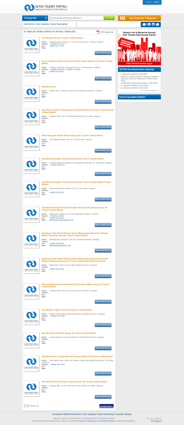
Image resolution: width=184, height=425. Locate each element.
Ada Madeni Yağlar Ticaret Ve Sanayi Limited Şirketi (67, 310)
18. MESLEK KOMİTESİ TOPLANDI (134, 88)
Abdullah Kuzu (49, 86)
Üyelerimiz (29, 24)
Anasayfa (57, 414)
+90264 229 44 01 (57, 165)
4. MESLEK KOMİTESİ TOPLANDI (134, 74)
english (156, 2)
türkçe (148, 2)
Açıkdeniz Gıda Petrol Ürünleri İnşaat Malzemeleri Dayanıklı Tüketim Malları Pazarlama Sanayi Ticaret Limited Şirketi (75, 234)
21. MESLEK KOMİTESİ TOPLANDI (134, 86)
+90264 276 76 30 (57, 365)
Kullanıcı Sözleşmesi (88, 421)
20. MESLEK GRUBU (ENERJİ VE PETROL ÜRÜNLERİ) (49, 31)
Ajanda (119, 414)
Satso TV (158, 24)
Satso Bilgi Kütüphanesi (153, 24)
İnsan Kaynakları (59, 24)
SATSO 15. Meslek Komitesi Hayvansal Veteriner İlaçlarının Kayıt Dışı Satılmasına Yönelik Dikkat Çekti (140, 79)
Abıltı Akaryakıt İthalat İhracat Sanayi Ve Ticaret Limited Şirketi (72, 135)
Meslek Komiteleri (72, 414)
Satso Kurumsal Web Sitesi (144, 24)
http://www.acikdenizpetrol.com (61, 220)
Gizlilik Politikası (107, 421)
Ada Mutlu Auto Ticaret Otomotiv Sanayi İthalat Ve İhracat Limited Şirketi (77, 356)
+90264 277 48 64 (73, 70)
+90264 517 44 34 (57, 44)
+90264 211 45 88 (56, 218)
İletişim (128, 414)
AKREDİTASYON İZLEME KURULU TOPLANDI (139, 83)
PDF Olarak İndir (107, 32)
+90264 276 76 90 (57, 316)
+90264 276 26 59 (57, 70)
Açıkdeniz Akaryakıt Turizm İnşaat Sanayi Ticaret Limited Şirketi (73, 159)
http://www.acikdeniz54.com (60, 246)
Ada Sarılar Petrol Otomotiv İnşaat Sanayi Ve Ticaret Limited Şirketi (74, 381)
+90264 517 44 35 (56, 46)
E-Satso (148, 24)
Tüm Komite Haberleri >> (150, 90)
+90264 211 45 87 (57, 216)
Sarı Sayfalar (42, 24)
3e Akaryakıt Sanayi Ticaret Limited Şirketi (62, 38)
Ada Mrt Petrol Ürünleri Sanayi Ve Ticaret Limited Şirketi (69, 333)
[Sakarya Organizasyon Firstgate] (154, 422)
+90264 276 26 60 (56, 72)
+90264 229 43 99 (56, 192)
